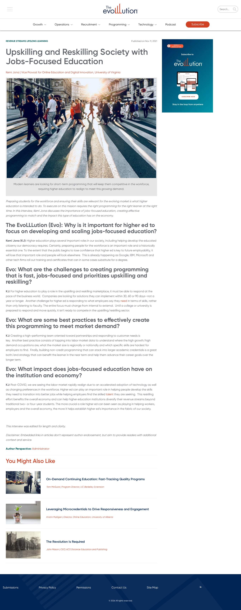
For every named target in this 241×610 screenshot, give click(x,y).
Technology (145, 24)
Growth (38, 24)
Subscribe (197, 24)
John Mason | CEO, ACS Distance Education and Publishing (76, 549)
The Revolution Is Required (65, 542)
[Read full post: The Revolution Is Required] (23, 545)
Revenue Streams (16, 41)
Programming (117, 24)
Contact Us (119, 587)
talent (109, 394)
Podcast (170, 24)
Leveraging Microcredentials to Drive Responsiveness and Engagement (97, 509)
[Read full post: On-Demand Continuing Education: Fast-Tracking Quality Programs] (23, 483)
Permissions (83, 587)
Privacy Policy (47, 587)
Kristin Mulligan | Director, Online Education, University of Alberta (79, 517)
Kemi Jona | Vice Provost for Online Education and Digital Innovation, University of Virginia (63, 72)
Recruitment (89, 24)
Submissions (10, 587)
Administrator (40, 448)
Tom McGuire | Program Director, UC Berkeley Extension (75, 486)
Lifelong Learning (37, 41)
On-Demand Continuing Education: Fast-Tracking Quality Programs (95, 479)
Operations (62, 24)
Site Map (152, 587)
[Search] (234, 9)
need (123, 301)
